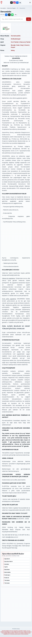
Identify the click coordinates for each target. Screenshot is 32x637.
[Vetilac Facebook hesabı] (17, 2)
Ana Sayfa (3, 8)
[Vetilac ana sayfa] (1, 2)
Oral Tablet (14, 42)
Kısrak (27, 45)
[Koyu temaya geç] (20, 2)
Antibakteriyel (15, 39)
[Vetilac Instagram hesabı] (14, 2)
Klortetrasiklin (16, 36)
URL (16, 14)
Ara (29, 19)
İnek (18, 45)
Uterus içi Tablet (24, 42)
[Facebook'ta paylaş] (6, 14)
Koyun (13, 47)
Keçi (21, 45)
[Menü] (30, 2)
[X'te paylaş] (9, 14)
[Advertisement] (14, 240)
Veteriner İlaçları (11, 8)
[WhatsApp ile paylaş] (12, 14)
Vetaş (13, 50)
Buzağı (13, 45)
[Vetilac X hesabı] (11, 2)
